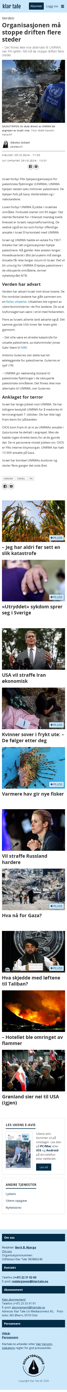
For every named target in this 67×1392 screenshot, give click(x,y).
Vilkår (6, 1333)
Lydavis (11, 1194)
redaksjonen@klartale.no (30, 1281)
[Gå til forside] (11, 6)
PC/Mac (45, 1146)
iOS (38, 1150)
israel (21, 478)
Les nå (44, 1167)
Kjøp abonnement (14, 1299)
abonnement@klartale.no (28, 1307)
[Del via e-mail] (36, 166)
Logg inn (52, 6)
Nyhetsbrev (13, 1207)
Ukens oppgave (16, 1200)
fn (31, 478)
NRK (24, 347)
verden (8, 478)
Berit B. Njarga (25, 1247)
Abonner (36, 6)
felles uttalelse (16, 302)
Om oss (7, 1251)
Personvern (10, 1337)
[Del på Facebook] (30, 166)
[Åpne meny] (62, 6)
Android (52, 1150)
